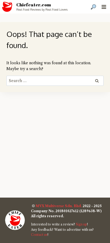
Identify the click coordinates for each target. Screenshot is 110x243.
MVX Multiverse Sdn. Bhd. (59, 206)
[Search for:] (55, 80)
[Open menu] (104, 7)
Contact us (39, 235)
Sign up (81, 224)
